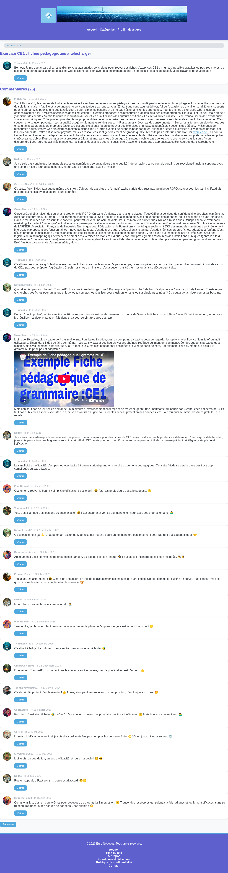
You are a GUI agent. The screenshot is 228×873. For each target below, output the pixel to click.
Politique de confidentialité (114, 862)
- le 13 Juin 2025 (27, 159)
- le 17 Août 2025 (31, 508)
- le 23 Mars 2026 (28, 731)
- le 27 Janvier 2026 (37, 687)
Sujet (22, 45)
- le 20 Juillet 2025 (32, 486)
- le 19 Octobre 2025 (32, 574)
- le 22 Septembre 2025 (36, 530)
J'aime (20, 78)
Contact (114, 865)
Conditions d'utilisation (114, 859)
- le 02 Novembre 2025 (34, 621)
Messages (134, 29)
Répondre (8, 824)
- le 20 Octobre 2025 (30, 599)
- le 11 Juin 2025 (30, 63)
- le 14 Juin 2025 (34, 184)
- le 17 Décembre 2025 (34, 643)
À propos (114, 856)
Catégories (107, 29)
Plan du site (114, 852)
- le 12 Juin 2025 (30, 98)
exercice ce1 (201, 132)
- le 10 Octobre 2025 (34, 552)
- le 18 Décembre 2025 (37, 665)
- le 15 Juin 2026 (32, 797)
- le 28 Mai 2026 (27, 775)
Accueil (92, 29)
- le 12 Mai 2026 (33, 753)
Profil (121, 29)
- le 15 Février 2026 (32, 709)
